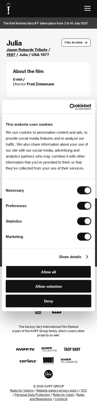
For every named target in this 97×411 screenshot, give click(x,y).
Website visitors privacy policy (57, 390)
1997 (10, 54)
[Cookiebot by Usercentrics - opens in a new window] (69, 107)
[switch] (84, 206)
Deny (48, 301)
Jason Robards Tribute (27, 49)
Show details (70, 257)
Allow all (48, 272)
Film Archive (74, 42)
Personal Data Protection (32, 394)
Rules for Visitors (22, 390)
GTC (84, 390)
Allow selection (48, 286)
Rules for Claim (63, 394)
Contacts (61, 399)
